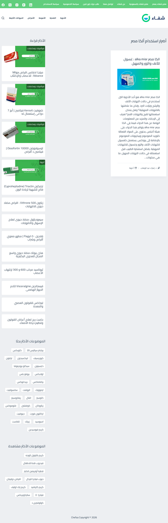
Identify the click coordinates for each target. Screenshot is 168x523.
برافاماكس (38, 382)
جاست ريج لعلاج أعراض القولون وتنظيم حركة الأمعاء (25, 321)
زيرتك (27, 421)
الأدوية (63, 18)
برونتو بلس (24, 374)
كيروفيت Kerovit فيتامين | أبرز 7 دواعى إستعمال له (25, 112)
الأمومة (42, 18)
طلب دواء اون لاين (91, 4)
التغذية (53, 18)
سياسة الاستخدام (51, 4)
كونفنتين (25, 405)
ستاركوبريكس (23, 495)
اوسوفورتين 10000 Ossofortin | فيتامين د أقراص (24, 150)
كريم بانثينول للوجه (34, 455)
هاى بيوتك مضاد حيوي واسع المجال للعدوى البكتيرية (26, 254)
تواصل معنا (108, 4)
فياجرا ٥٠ (39, 495)
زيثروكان (39, 405)
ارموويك (39, 390)
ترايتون (9, 358)
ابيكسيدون (22, 358)
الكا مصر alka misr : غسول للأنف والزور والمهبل (142, 61)
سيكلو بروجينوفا (21, 366)
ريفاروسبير (16, 398)
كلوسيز (39, 398)
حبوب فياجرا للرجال (34, 479)
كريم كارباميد (37, 487)
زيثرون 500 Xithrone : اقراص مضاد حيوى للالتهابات (23, 204)
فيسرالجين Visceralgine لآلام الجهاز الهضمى (26, 288)
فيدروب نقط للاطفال (33, 463)
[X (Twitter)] (10, 4)
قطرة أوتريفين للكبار (33, 471)
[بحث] (3, 18)
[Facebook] (3, 4)
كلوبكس (17, 350)
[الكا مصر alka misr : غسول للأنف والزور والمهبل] (138, 79)
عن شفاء (121, 4)
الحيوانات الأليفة (16, 18)
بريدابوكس (22, 382)
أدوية (131, 168)
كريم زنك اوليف (18, 487)
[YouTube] (23, 4)
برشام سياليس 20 (35, 350)
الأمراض (31, 18)
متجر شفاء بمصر (159, 4)
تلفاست (16, 421)
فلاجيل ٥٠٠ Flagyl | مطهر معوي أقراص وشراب (25, 238)
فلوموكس (10, 405)
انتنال (28, 398)
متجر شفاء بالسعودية (138, 4)
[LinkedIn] (30, 4)
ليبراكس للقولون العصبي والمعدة (28, 304)
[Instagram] (16, 4)
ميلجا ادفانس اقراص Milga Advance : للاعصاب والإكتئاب (26, 74)
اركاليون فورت (36, 413)
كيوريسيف (38, 358)
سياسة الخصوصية (71, 4)
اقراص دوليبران (14, 479)
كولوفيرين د (37, 503)
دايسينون (39, 366)
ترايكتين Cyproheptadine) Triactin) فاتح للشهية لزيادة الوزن (23, 188)
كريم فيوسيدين (36, 429)
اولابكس (39, 374)
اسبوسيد (39, 421)
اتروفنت (26, 390)
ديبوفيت (21, 413)
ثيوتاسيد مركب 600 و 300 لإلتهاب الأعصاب (23, 271)
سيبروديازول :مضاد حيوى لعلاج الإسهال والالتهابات (26, 221)
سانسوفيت (12, 390)
